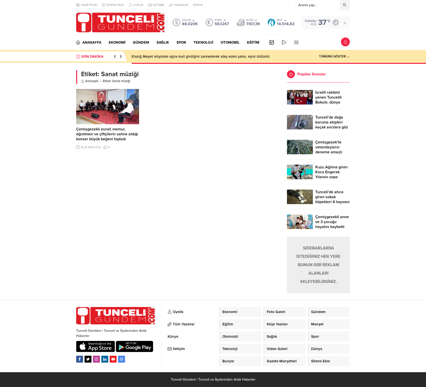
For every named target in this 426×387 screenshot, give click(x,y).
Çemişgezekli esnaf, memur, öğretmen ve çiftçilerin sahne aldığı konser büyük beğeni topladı (107, 134)
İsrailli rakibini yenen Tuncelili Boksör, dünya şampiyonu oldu (329, 100)
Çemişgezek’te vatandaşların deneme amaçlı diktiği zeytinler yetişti (328, 152)
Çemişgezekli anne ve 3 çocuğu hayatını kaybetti (332, 221)
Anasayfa (91, 81)
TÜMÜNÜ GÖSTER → (334, 56)
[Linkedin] (104, 359)
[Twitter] (88, 359)
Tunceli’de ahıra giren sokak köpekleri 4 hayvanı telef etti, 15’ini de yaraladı (332, 202)
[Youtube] (113, 359)
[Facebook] (79, 359)
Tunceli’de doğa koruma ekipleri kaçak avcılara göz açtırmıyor (331, 125)
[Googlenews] (121, 359)
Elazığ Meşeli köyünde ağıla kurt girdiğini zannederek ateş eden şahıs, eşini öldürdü (200, 56)
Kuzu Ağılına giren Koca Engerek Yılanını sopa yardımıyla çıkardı (331, 174)
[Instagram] (96, 359)
